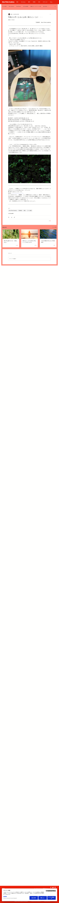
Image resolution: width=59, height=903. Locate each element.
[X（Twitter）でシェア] (11, 217)
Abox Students (11, 6)
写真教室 (20, 210)
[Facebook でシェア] (8, 217)
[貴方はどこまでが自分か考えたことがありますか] (29, 234)
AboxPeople (18, 6)
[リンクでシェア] (14, 217)
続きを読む (45, 6)
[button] (18, 2)
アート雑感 (29, 210)
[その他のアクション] (50, 14)
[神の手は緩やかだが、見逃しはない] (10, 234)
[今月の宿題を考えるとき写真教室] (48, 234)
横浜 (24, 210)
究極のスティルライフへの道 (35, 6)
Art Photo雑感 (25, 6)
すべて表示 (55, 227)
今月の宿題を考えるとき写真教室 (48, 241)
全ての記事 (4, 6)
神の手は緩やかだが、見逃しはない (10, 241)
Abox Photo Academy (13, 210)
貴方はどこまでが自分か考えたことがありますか (29, 241)
